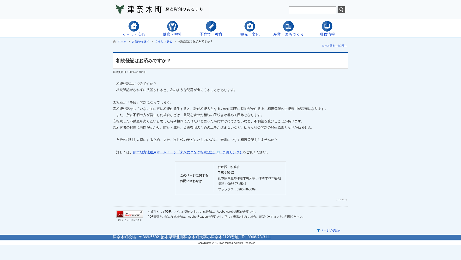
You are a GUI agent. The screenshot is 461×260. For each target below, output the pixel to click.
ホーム (122, 41)
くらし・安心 (163, 41)
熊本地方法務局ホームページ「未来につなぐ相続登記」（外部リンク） (188, 152)
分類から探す (140, 41)
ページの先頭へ (331, 230)
